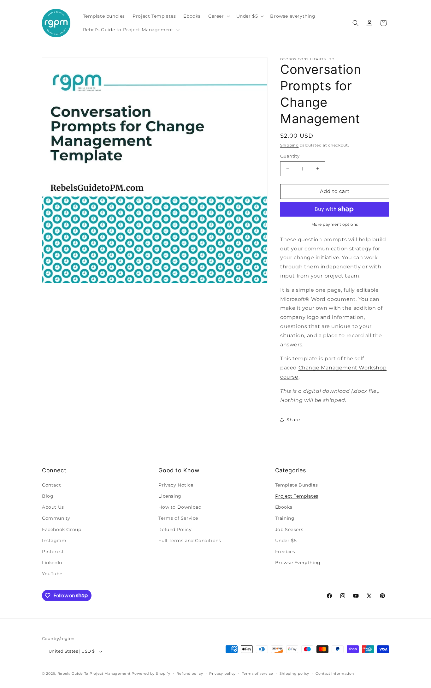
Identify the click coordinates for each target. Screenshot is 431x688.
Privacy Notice (175, 485)
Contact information (335, 673)
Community (56, 518)
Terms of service (257, 673)
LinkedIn (52, 562)
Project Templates (296, 496)
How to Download (179, 507)
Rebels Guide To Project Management (94, 673)
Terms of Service (178, 518)
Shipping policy (295, 673)
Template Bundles (296, 485)
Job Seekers (289, 529)
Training (285, 518)
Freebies (285, 551)
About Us (53, 507)
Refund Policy (175, 529)
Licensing (169, 496)
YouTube (52, 574)
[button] (218, 16)
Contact (51, 485)
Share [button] (293, 419)
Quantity (289, 156)
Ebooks (283, 507)
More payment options (334, 224)
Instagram (54, 540)
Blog (47, 496)
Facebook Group (61, 529)
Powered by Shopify (151, 673)
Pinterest (53, 551)
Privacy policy (222, 673)
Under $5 (286, 540)
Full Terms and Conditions (189, 540)
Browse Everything (298, 562)
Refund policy (189, 673)
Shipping (289, 145)
